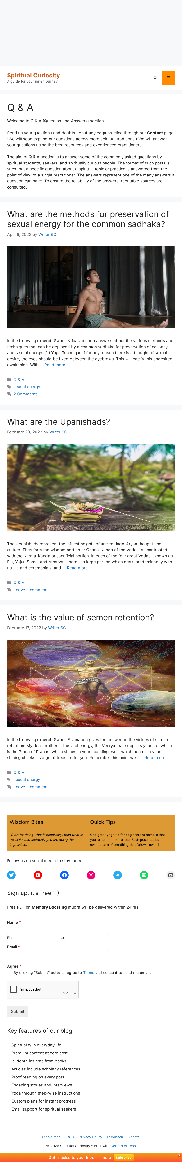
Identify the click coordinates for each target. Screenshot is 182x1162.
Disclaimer (51, 1137)
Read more (54, 364)
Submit (17, 1011)
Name (14, 922)
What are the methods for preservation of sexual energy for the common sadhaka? (88, 219)
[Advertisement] (91, 33)
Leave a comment (31, 589)
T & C (69, 1137)
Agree (14, 966)
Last (63, 938)
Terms (88, 972)
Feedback (115, 1137)
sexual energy (27, 386)
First (10, 938)
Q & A (19, 379)
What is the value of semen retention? (80, 617)
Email (13, 946)
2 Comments (26, 394)
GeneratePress (123, 1146)
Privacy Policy (90, 1137)
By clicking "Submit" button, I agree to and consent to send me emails (82, 972)
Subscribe (123, 1157)
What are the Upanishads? (58, 422)
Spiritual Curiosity (33, 75)
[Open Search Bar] (155, 78)
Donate (134, 1137)
